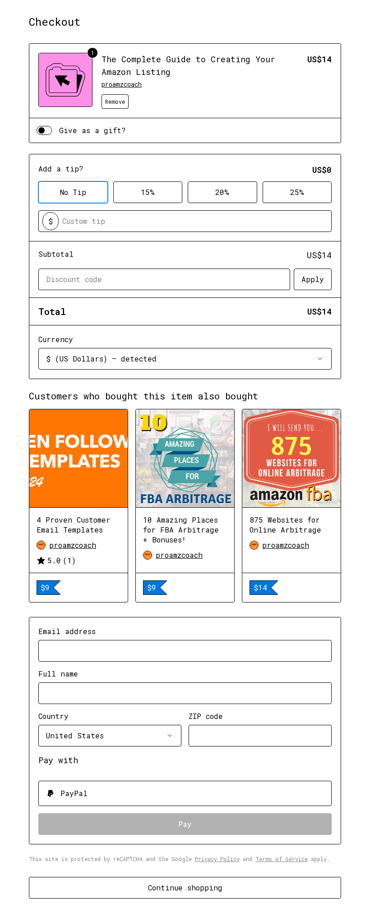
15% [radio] (148, 192)
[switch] (44, 130)
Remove (115, 101)
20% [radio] (222, 192)
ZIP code (206, 716)
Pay (185, 824)
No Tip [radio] (73, 192)
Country (53, 716)
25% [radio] (297, 192)
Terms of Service (281, 858)
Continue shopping (185, 887)
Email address (67, 631)
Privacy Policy (217, 858)
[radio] (185, 793)
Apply (312, 279)
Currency (55, 339)
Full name (58, 673)
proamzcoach (122, 84)
